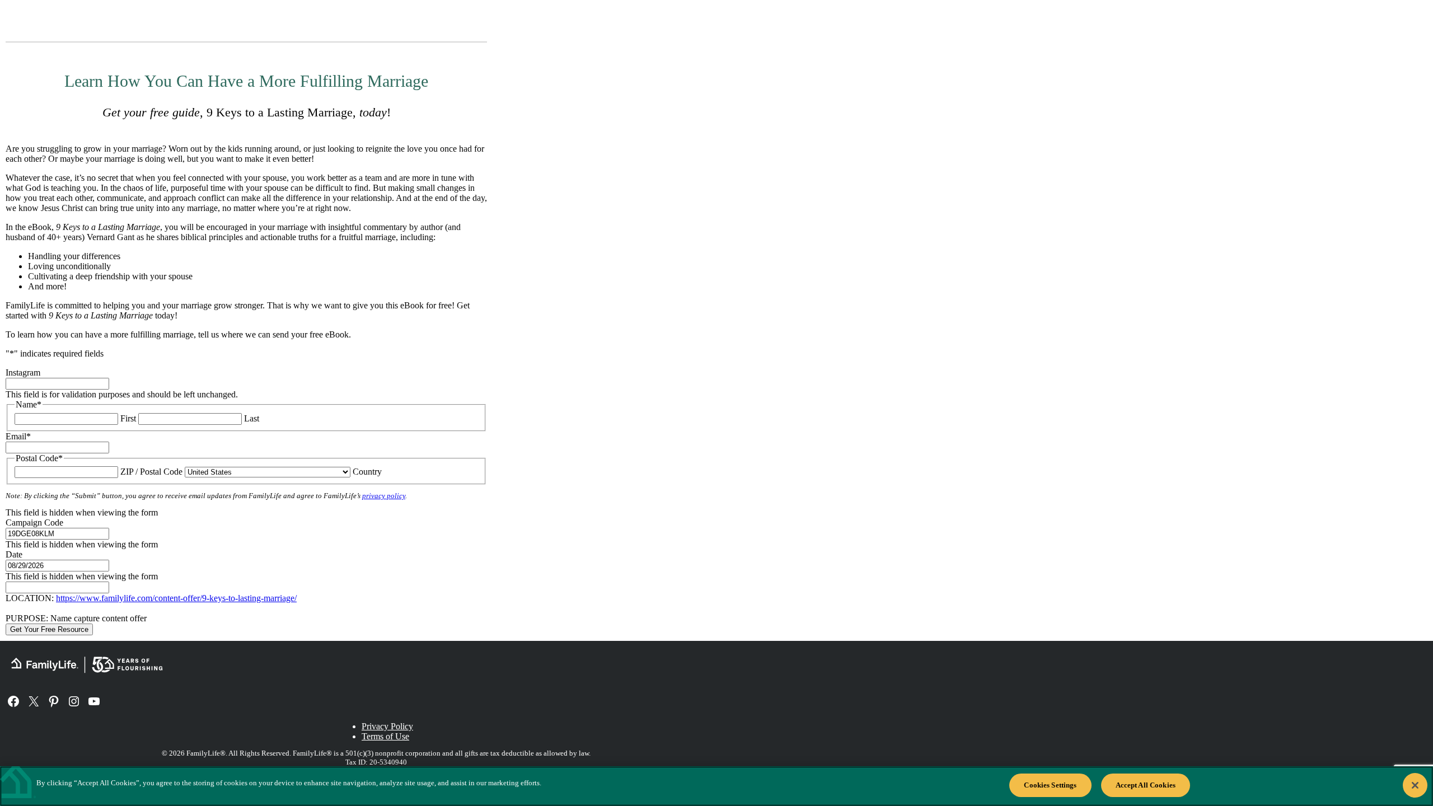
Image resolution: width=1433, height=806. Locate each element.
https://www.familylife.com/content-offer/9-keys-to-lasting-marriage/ (176, 598)
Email (18, 436)
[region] (716, 786)
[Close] (1415, 785)
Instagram (23, 372)
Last (251, 418)
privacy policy (383, 496)
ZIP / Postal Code (151, 471)
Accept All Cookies (1146, 785)
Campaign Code (34, 522)
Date (14, 554)
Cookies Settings (1050, 785)
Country (367, 471)
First (128, 418)
